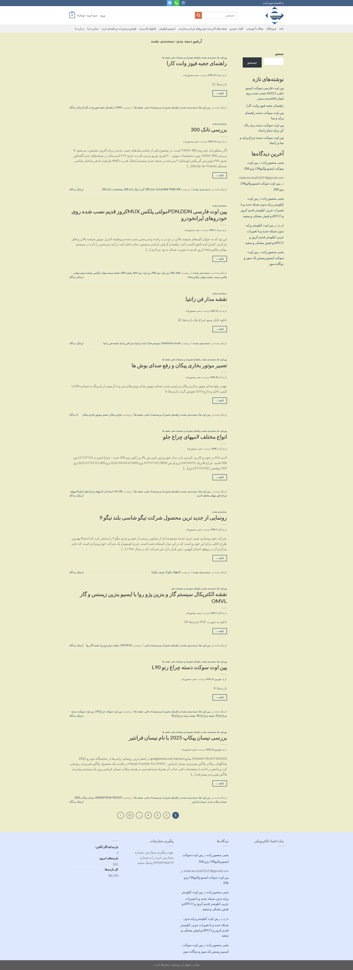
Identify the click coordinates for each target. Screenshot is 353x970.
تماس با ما (93, 28)
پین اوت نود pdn (142, 272)
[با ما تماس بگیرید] (176, 3)
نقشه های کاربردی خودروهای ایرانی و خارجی (202, 28)
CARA (118, 107)
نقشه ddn (126, 272)
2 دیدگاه (73, 414)
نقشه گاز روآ (92, 645)
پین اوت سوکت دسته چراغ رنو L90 (189, 667)
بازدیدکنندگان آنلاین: (106, 847)
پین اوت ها (222, 57)
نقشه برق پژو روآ (110, 645)
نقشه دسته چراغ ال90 (183, 715)
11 (130, 815)
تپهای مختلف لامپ (206, 495)
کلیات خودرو (236, 28)
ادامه (219, 93)
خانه (281, 28)
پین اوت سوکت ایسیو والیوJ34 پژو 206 (205, 858)
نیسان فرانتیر (199, 801)
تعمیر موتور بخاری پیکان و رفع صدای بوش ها (179, 365)
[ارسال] (198, 15)
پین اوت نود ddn (160, 272)
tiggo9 (176, 572)
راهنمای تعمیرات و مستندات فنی (185, 57)
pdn (178, 272)
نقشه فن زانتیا (111, 343)
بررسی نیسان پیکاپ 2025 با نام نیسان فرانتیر (178, 737)
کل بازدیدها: (111, 869)
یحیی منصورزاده (273, 162)
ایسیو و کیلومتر (167, 28)
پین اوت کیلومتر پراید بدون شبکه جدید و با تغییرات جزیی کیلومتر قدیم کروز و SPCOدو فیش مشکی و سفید (205, 900)
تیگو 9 (169, 572)
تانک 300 (150, 189)
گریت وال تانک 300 (134, 189)
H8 (120, 491)
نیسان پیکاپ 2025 (84, 797)
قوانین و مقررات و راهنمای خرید (119, 28)
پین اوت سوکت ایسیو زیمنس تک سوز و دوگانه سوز (264, 258)
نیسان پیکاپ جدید (217, 801)
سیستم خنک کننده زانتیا (148, 343)
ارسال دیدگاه (76, 107)
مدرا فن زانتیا (127, 343)
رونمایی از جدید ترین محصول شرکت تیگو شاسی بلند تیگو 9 (163, 517)
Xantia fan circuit (171, 343)
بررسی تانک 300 (209, 129)
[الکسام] (263, 15)
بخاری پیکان (115, 414)
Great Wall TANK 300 (168, 189)
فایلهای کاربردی (147, 28)
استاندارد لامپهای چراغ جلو (99, 491)
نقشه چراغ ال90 (205, 715)
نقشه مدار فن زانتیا (206, 299)
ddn (172, 272)
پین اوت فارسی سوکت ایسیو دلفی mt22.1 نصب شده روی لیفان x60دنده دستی (265, 93)
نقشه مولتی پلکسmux (200, 277)
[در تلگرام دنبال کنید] (170, 3)
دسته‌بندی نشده (209, 57)
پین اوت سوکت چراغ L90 (108, 711)
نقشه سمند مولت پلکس (107, 272)
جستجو (279, 54)
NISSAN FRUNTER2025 (108, 797)
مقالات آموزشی (255, 28)
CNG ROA (126, 645)
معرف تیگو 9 (158, 572)
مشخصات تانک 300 (112, 189)
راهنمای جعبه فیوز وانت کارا (265, 105)
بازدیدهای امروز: (108, 858)
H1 (116, 491)
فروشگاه (271, 28)
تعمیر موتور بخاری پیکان (95, 414)
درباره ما (79, 28)
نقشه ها (166, 57)
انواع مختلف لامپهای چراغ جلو (195, 437)
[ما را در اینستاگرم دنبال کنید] (183, 3)
